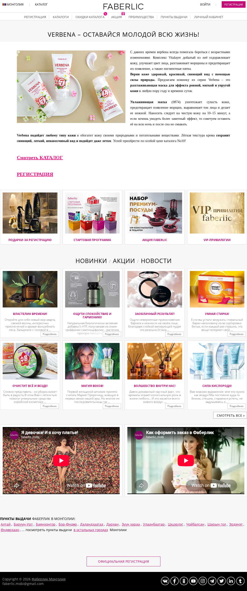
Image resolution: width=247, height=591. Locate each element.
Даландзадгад (91, 524)
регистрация (35, 17)
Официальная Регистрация (123, 561)
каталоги (61, 17)
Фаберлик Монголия (49, 579)
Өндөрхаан (10, 529)
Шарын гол (216, 524)
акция (117, 17)
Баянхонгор (45, 524)
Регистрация (233, 4)
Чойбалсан (195, 524)
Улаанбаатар (154, 524)
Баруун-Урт (23, 524)
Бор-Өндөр (68, 524)
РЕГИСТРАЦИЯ (35, 174)
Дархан (112, 524)
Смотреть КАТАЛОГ (40, 157)
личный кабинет (208, 17)
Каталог (41, 4)
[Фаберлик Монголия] (123, 9)
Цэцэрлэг (175, 524)
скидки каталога (90, 17)
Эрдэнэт (236, 524)
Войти (205, 4)
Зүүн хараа (131, 524)
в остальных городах (91, 529)
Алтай (6, 524)
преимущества (141, 17)
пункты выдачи (174, 17)
